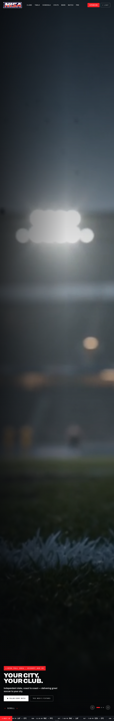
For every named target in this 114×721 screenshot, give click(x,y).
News (63, 5)
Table (37, 5)
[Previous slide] (92, 707)
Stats (56, 5)
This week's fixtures (98, 700)
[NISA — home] (12, 5)
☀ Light (105, 5)
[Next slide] (108, 707)
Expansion (94, 5)
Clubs (29, 5)
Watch (70, 5)
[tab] (97, 707)
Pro (77, 5)
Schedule (47, 5)
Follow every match (74, 700)
